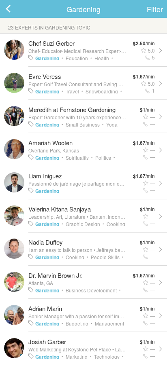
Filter (155, 9)
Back (16, 9)
